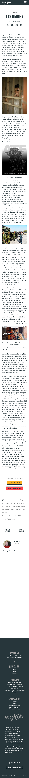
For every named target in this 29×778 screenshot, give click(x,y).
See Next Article (21, 530)
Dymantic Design (22, 776)
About (14, 671)
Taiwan (14, 701)
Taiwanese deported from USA (11, 516)
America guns (21, 500)
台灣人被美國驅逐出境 (8, 519)
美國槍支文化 (6, 509)
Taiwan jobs (14, 503)
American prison (10, 500)
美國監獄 (4, 513)
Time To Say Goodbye (14, 682)
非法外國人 (22, 503)
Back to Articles (7, 530)
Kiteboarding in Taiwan (14, 684)
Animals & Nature (14, 709)
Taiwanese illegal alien (18, 506)
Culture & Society (14, 705)
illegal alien (5, 503)
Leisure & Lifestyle (14, 707)
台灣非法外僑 (6, 506)
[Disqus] (14, 577)
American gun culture (18, 509)
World (14, 703)
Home (14, 669)
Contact (14, 673)
